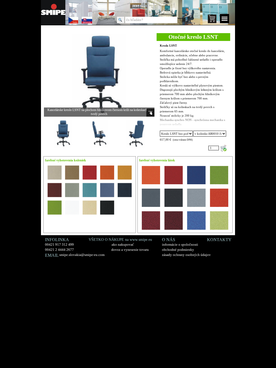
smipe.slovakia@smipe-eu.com (82, 255)
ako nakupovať (123, 244)
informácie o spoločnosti (180, 244)
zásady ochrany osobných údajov (186, 255)
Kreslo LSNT (168, 45)
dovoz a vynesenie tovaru (130, 250)
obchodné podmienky (178, 250)
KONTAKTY (219, 239)
